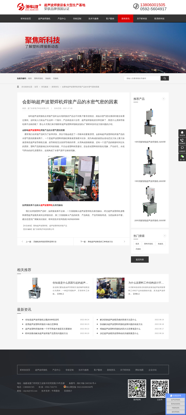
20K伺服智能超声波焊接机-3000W (150, 220)
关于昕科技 (142, 18)
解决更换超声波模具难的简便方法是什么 (118, 319)
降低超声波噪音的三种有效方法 (100, 241)
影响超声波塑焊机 (40, 225)
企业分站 (153, 370)
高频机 (55, 78)
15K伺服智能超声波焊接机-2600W (150, 181)
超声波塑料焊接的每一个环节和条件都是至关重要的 (48, 328)
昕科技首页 (26, 18)
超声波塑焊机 (34, 130)
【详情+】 (60, 293)
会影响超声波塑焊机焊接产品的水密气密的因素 (80, 86)
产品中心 (62, 18)
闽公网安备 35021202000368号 (79, 387)
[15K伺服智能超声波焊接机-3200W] (149, 122)
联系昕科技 (159, 18)
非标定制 (77, 18)
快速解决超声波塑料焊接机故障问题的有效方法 (121, 324)
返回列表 (140, 259)
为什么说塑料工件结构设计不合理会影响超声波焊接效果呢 (146, 282)
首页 (36, 86)
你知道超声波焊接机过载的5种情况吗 (42, 319)
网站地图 (139, 370)
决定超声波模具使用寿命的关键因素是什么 (119, 333)
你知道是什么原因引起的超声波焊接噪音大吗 (71, 282)
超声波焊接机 (44, 18)
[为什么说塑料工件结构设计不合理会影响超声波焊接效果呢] (111, 288)
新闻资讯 (125, 18)
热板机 (48, 78)
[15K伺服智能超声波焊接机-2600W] (149, 161)
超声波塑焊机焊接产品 (58, 225)
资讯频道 (45, 86)
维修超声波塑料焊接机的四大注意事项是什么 (120, 328)
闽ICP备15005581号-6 (86, 383)
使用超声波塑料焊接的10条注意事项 (41, 324)
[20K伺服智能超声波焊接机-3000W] (149, 201)
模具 (30, 78)
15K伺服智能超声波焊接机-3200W (150, 141)
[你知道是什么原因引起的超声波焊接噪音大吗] (35, 288)
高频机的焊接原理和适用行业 (44, 241)
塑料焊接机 (38, 78)
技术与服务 (94, 18)
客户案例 (110, 18)
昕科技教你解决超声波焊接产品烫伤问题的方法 (46, 333)
